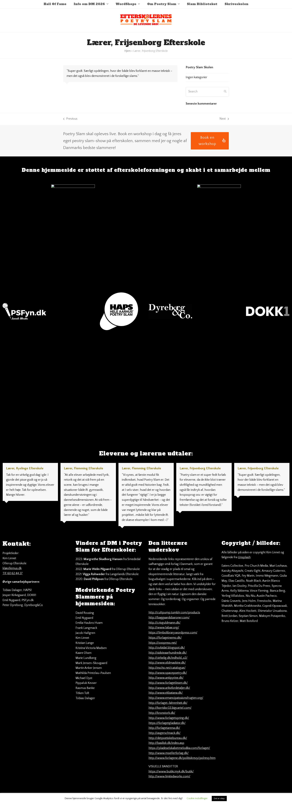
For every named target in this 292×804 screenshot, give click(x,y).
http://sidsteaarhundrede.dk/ (168, 652)
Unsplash (244, 557)
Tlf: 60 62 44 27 (13, 573)
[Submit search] (225, 91)
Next (223, 119)
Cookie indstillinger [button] (197, 798)
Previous (70, 119)
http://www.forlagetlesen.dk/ (168, 683)
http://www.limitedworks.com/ (169, 776)
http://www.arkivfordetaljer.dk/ (169, 688)
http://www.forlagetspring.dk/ (169, 718)
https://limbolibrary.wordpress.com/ (173, 632)
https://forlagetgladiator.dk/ (167, 723)
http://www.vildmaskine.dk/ (167, 662)
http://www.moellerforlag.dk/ (169, 753)
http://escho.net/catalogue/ (167, 668)
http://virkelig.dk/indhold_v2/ (168, 658)
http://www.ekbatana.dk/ (166, 693)
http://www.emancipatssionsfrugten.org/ (176, 698)
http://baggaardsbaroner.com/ (169, 617)
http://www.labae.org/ (164, 627)
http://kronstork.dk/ (162, 713)
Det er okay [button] (219, 798)
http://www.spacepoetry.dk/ (168, 673)
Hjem (127, 50)
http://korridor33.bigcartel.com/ (170, 708)
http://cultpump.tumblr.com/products (174, 612)
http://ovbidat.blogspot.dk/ (167, 647)
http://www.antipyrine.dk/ (166, 677)
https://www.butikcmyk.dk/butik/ (171, 771)
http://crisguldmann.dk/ (164, 622)
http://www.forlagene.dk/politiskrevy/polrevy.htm (182, 758)
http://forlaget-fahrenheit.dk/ (168, 703)
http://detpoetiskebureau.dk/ (168, 738)
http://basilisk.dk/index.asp (166, 743)
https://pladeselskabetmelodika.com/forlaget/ (179, 748)
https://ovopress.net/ (163, 643)
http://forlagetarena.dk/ (164, 728)
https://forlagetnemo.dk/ (165, 637)
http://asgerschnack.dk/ (164, 733)
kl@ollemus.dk (12, 568)
